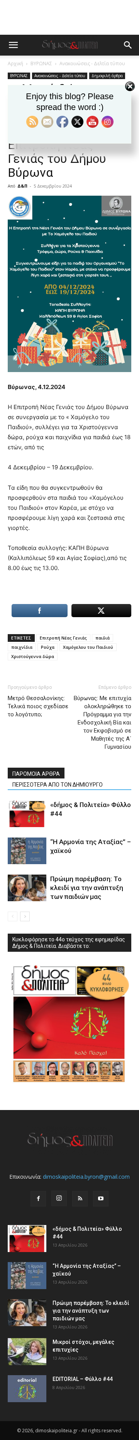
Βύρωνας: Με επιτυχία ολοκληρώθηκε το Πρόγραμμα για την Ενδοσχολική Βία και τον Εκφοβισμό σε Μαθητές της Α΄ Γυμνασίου (102, 722)
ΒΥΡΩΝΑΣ (41, 63)
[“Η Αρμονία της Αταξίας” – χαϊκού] (27, 851)
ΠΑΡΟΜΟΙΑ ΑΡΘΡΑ (36, 774)
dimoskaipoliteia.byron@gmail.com (86, 1176)
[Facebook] (38, 1198)
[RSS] (80, 1198)
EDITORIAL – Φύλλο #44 (83, 1379)
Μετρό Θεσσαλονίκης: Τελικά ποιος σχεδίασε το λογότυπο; (38, 706)
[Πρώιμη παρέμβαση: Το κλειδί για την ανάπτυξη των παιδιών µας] (27, 888)
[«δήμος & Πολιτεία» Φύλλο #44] (27, 813)
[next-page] (25, 916)
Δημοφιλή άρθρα (107, 75)
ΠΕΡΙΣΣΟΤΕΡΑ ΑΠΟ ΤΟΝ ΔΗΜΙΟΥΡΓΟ (57, 785)
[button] (13, 45)
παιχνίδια (21, 647)
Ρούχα (47, 647)
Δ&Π (22, 186)
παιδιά (102, 638)
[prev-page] (12, 916)
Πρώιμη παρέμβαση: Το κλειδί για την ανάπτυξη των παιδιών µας (86, 887)
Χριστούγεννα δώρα (32, 656)
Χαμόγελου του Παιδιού (88, 647)
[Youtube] (100, 1198)
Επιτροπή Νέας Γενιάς (63, 638)
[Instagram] (59, 1198)
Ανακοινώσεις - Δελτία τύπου (92, 63)
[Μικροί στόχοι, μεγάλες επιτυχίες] (27, 1351)
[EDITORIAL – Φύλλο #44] (27, 1388)
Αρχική (15, 63)
